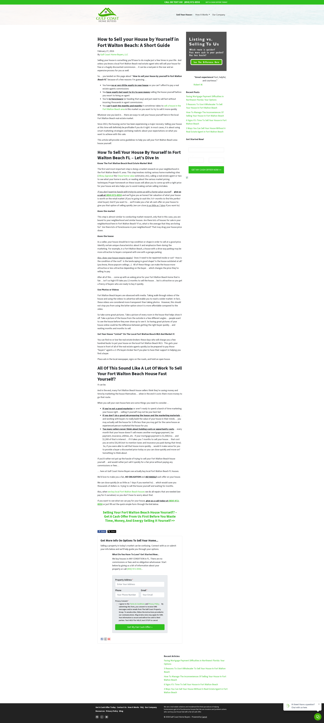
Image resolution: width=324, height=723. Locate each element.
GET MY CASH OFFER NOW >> (206, 170)
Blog (121, 711)
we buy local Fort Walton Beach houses (126, 491)
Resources (100, 711)
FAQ (142, 707)
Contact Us (122, 707)
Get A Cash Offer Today (106, 707)
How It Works (201, 14)
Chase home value (126, 175)
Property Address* (196, 146)
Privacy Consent (122, 601)
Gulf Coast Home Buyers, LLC (114, 54)
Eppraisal (109, 175)
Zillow (101, 175)
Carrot (204, 717)
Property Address (124, 579)
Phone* (212, 156)
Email (144, 590)
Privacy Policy (153, 604)
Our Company (218, 14)
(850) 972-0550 (114, 195)
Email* (191, 156)
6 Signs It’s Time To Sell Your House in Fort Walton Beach (191, 684)
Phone (118, 590)
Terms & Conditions (137, 604)
